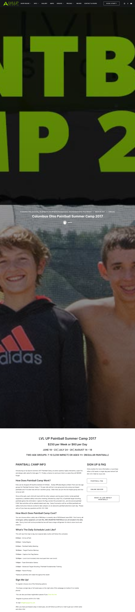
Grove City (35, 212)
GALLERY (44, 3)
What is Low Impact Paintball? (103, 498)
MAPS (52, 3)
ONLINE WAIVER (97, 489)
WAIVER (78, 3)
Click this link (52, 594)
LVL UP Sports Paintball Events (58, 212)
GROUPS (59, 3)
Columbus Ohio (27, 212)
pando (70, 222)
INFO (35, 3)
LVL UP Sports (43, 212)
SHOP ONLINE (25, 3)
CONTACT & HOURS (90, 3)
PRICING (69, 3)
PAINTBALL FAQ (97, 481)
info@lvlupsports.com (28, 603)
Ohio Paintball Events (75, 212)
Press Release (87, 212)
